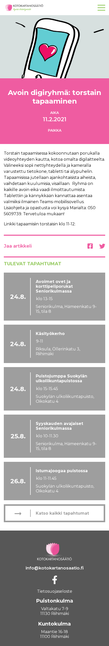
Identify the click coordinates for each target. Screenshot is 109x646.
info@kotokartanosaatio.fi (55, 567)
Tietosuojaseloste (54, 591)
